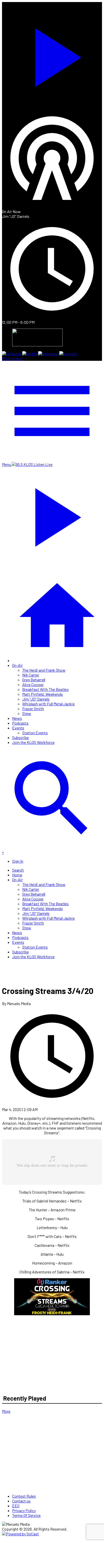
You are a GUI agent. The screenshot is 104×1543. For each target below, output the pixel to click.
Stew (26, 713)
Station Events (35, 732)
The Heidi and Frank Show (43, 670)
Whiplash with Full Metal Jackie (48, 703)
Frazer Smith (33, 708)
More (6, 1411)
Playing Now (12, 358)
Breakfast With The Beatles (45, 689)
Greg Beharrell (33, 679)
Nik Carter (30, 674)
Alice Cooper (33, 684)
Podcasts (20, 723)
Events (18, 727)
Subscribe (20, 737)
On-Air (17, 665)
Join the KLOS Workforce (33, 742)
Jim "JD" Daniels (35, 699)
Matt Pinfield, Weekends (42, 694)
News (17, 718)
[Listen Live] (52, 55)
